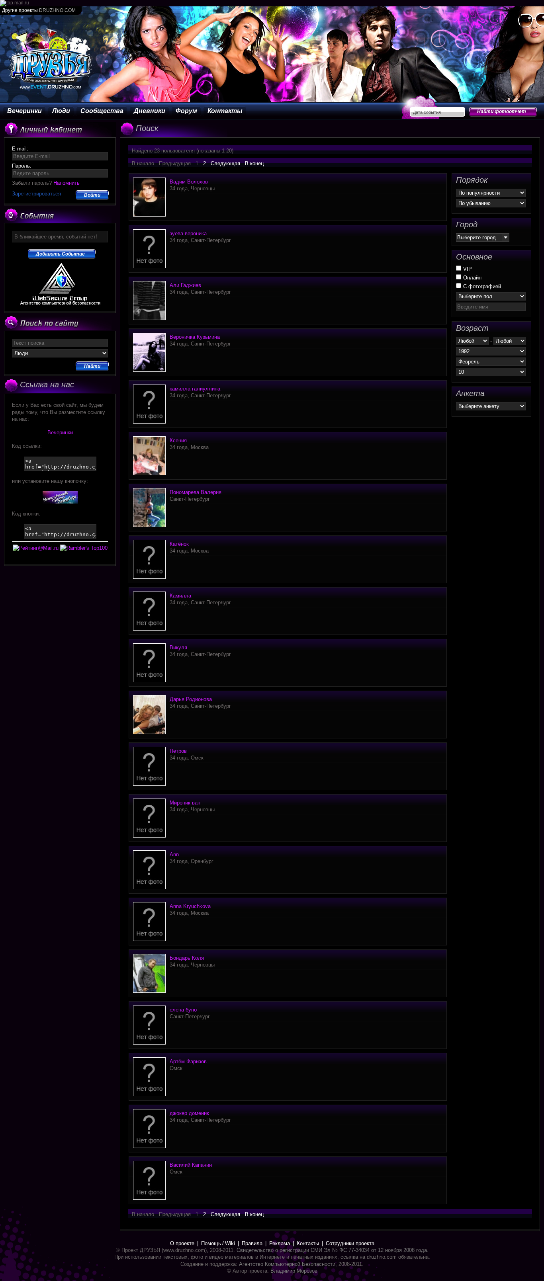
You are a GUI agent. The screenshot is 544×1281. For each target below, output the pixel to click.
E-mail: (20, 149)
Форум (186, 110)
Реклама (279, 1243)
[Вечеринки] (60, 502)
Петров (178, 751)
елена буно (183, 1010)
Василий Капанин (191, 1165)
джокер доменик (189, 1113)
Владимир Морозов (293, 1271)
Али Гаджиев (185, 285)
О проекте (182, 1243)
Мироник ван (185, 803)
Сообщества (101, 110)
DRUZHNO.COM (57, 10)
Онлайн (472, 278)
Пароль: (21, 166)
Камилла (180, 596)
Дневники (149, 110)
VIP (467, 269)
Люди (61, 110)
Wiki (230, 1243)
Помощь (211, 1243)
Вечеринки (24, 110)
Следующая (225, 163)
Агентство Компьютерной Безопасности (287, 1264)
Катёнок (179, 544)
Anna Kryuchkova (190, 906)
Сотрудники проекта (350, 1243)
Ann (174, 854)
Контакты (225, 110)
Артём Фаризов (188, 1061)
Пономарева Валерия (195, 492)
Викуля (178, 647)
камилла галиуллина (195, 389)
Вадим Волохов (189, 182)
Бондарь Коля (187, 958)
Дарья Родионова (191, 699)
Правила (252, 1243)
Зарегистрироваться (36, 194)
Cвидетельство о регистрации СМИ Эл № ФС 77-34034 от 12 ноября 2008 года (332, 1250)
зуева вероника (188, 233)
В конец (254, 163)
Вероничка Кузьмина (195, 337)
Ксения (178, 440)
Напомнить (66, 183)
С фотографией (482, 286)
